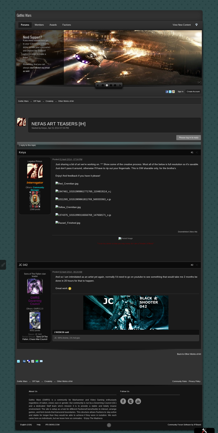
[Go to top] (109, 425)
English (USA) (26, 425)
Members (39, 25)
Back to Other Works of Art (189, 354)
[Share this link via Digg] (24, 361)
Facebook (123, 401)
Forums (25, 25)
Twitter (131, 401)
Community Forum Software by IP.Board (184, 425)
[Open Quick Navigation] (196, 25)
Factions (67, 25)
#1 (192, 152)
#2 (192, 265)
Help (39, 425)
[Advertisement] (109, 112)
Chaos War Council (38, 339)
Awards (53, 25)
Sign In (180, 91)
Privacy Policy (194, 381)
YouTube (138, 401)
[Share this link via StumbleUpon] (37, 361)
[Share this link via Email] (41, 361)
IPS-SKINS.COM (52, 425)
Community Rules (179, 381)
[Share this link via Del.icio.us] (28, 361)
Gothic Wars (24, 16)
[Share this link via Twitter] (18, 361)
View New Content (182, 25)
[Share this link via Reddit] (32, 361)
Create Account (193, 91)
